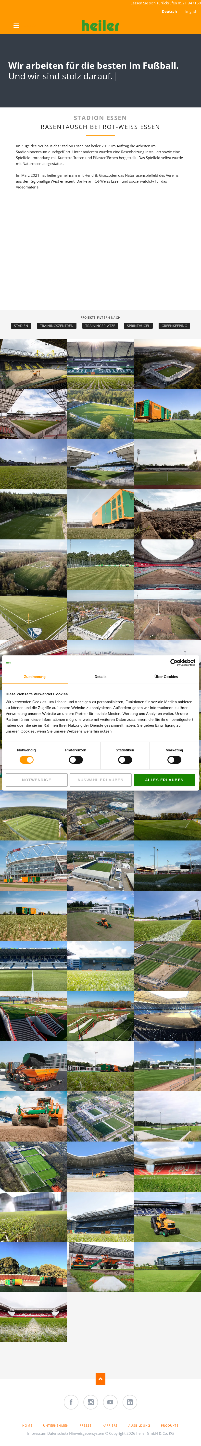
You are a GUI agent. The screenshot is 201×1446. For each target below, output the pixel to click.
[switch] (70, 760)
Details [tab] (101, 677)
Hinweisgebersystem (86, 1433)
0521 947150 (189, 2)
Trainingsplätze (100, 325)
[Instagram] (90, 1402)
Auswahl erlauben (100, 780)
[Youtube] (110, 1402)
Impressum (36, 1433)
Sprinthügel (138, 325)
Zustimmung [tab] (35, 677)
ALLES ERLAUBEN (164, 780)
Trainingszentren (57, 325)
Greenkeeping (174, 325)
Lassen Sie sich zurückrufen (154, 2)
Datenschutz (57, 1433)
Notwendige (36, 780)
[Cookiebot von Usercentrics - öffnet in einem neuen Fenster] (173, 662)
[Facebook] (71, 1402)
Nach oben (100, 1379)
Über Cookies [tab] (166, 677)
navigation (21, 25)
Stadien (21, 325)
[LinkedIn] (130, 1402)
